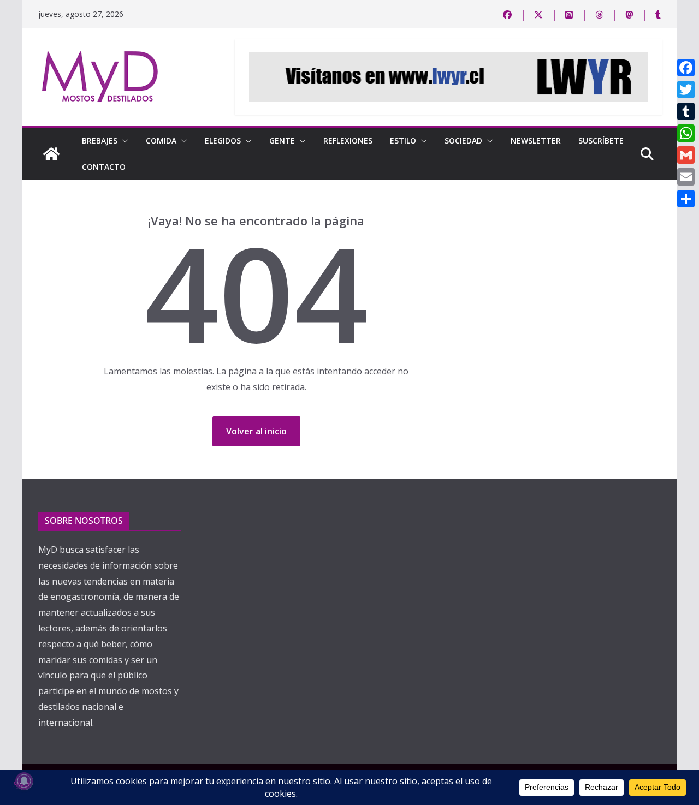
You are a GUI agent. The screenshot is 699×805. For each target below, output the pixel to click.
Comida (161, 140)
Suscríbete (601, 140)
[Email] (686, 177)
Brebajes (99, 140)
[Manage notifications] (24, 781)
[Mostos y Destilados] (51, 154)
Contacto (104, 167)
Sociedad (463, 140)
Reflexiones (347, 140)
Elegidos (223, 140)
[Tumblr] (686, 111)
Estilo (403, 140)
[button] (122, 140)
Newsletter (536, 140)
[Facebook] (686, 68)
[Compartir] (686, 199)
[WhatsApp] (686, 133)
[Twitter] (686, 89)
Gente (282, 140)
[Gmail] (686, 155)
